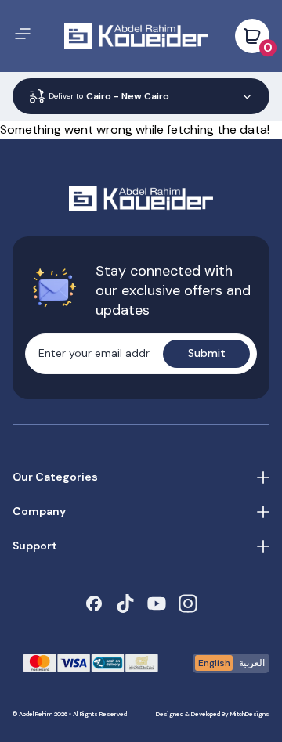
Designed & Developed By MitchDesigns (212, 714)
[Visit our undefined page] (94, 603)
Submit (207, 353)
